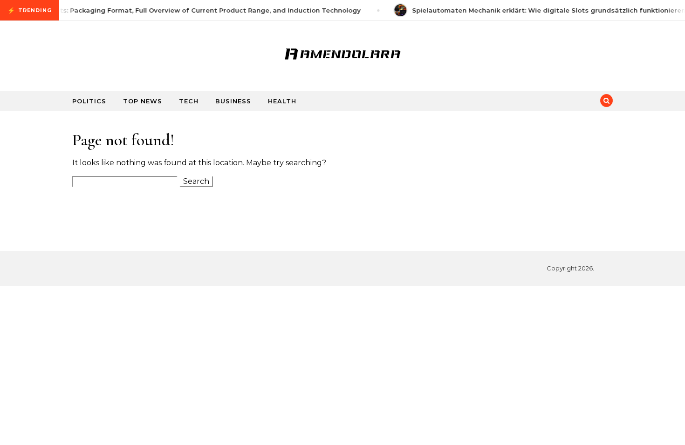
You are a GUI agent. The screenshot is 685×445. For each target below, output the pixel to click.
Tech (189, 101)
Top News (142, 101)
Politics (89, 101)
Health (282, 101)
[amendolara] (342, 52)
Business (233, 101)
